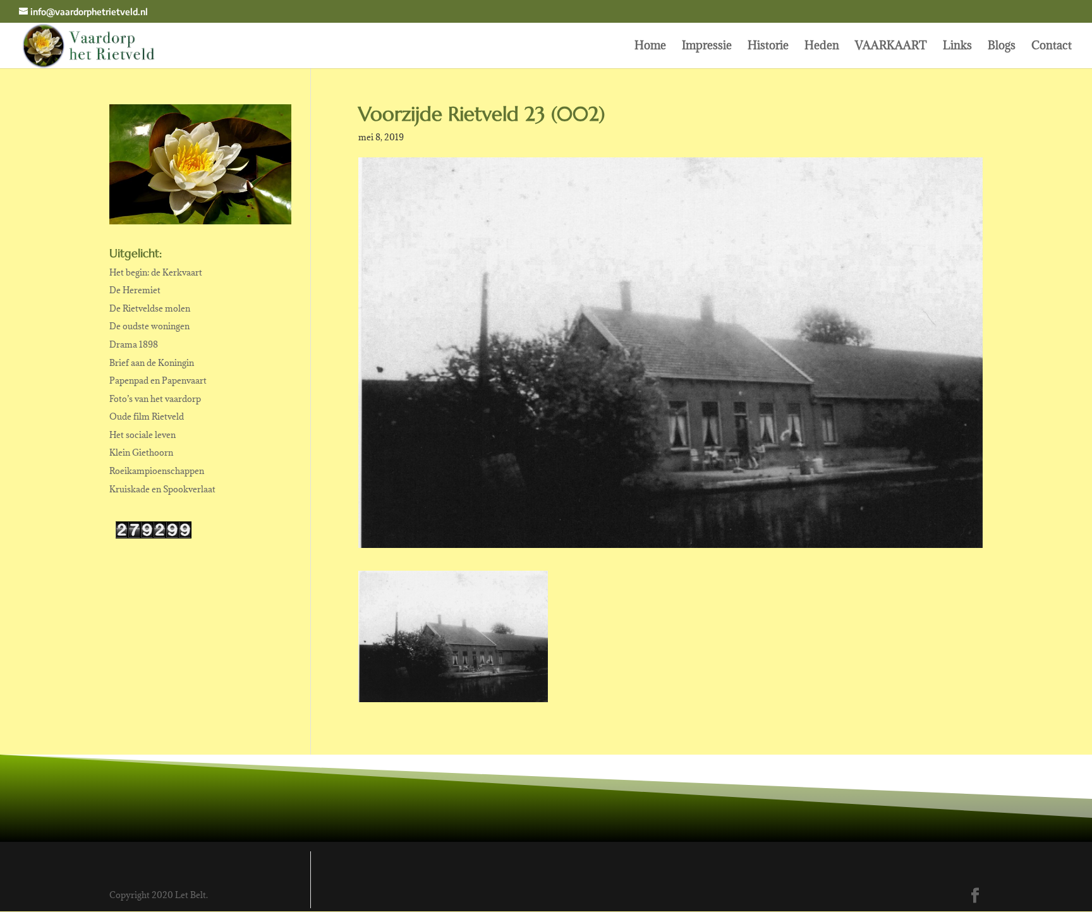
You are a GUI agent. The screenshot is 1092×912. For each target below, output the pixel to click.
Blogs (1002, 46)
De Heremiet (135, 290)
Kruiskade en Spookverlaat (162, 489)
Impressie (707, 46)
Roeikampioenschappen (156, 471)
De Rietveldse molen (149, 308)
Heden (821, 46)
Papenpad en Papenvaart (158, 380)
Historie (768, 46)
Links (957, 46)
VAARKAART (891, 46)
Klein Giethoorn (141, 452)
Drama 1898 (133, 344)
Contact (1051, 46)
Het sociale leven (142, 435)
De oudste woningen (149, 326)
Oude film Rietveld (146, 416)
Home (650, 46)
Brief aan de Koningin (151, 362)
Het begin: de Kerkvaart (155, 272)
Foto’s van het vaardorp (155, 398)
